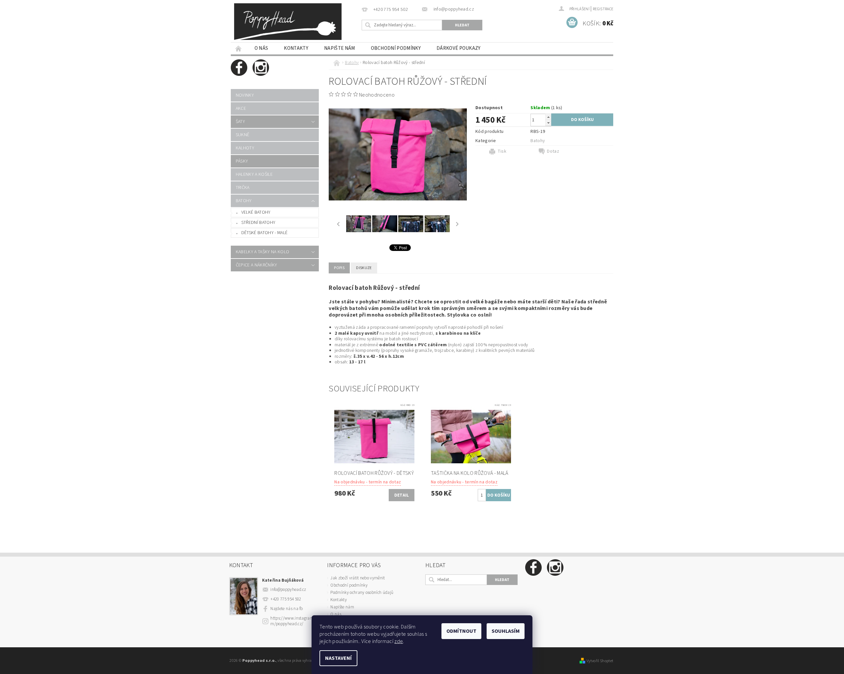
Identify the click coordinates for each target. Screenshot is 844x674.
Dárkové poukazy (459, 48)
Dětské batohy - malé (264, 233)
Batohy (244, 201)
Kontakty (296, 48)
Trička (243, 187)
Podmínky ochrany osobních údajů (361, 593)
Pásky (242, 161)
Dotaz (553, 151)
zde (398, 641)
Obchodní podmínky (396, 48)
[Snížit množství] (548, 123)
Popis (339, 268)
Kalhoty (245, 148)
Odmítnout (461, 631)
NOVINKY (245, 95)
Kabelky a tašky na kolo (262, 252)
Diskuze (364, 268)
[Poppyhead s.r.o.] (288, 21)
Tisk (501, 151)
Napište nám (339, 48)
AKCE (241, 108)
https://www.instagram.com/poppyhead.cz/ (294, 621)
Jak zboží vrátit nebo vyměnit (357, 578)
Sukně (243, 135)
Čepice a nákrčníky (256, 265)
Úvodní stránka (239, 48)
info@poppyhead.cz (288, 590)
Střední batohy (258, 222)
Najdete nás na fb (286, 609)
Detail (401, 495)
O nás (261, 48)
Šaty (240, 121)
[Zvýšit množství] (548, 117)
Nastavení (338, 658)
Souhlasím (506, 631)
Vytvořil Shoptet (600, 661)
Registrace (603, 9)
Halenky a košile (254, 174)
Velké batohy (256, 212)
